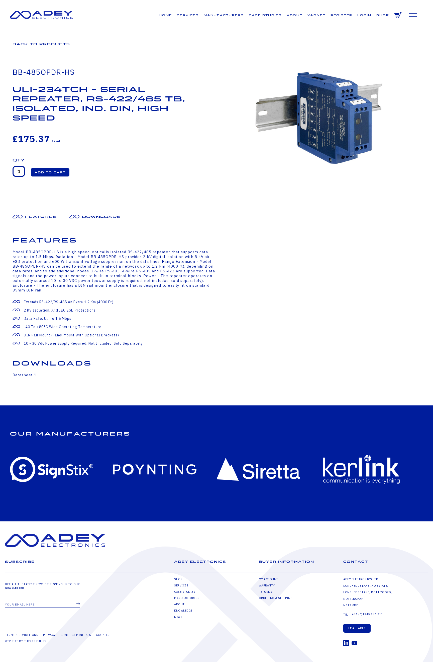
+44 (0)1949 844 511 (367, 614)
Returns (265, 591)
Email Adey (357, 628)
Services (188, 15)
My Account (268, 579)
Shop (382, 15)
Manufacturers (224, 15)
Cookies (103, 635)
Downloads (101, 217)
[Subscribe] (78, 604)
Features (41, 217)
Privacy (49, 635)
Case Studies (265, 15)
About (294, 15)
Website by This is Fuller (26, 641)
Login (364, 15)
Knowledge (183, 610)
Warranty (267, 585)
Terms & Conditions (21, 635)
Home (165, 15)
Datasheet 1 (25, 375)
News (178, 617)
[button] (50, 172)
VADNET (316, 15)
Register (341, 15)
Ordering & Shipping (276, 598)
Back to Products (41, 44)
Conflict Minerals (76, 635)
